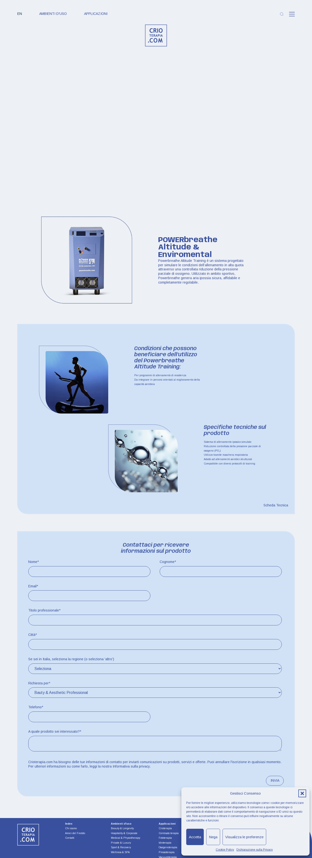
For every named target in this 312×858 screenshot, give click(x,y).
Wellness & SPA (120, 852)
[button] (302, 793)
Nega (213, 837)
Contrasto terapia (169, 833)
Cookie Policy (225, 849)
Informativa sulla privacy (131, 766)
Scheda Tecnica (275, 505)
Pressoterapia (167, 852)
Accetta (195, 837)
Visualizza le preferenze (244, 837)
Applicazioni (95, 14)
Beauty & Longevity (122, 828)
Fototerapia (165, 837)
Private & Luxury (121, 842)
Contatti (69, 838)
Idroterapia (165, 842)
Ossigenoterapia (168, 847)
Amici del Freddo (75, 833)
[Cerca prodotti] (282, 14)
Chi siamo (71, 828)
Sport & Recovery (121, 847)
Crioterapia (165, 828)
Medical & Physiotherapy (125, 837)
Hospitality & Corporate (124, 833)
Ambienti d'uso (53, 14)
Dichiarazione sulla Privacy (254, 849)
